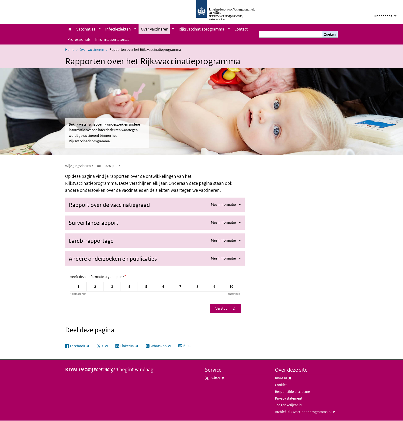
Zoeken (330, 34)
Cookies (281, 385)
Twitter (227, 378)
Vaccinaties (85, 29)
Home (69, 29)
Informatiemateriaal (112, 39)
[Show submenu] (99, 29)
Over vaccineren (154, 29)
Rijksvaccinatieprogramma (201, 29)
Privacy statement (288, 398)
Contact (241, 29)
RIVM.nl (293, 378)
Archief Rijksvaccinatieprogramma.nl (306, 411)
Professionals (78, 39)
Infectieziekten (118, 29)
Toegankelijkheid (288, 405)
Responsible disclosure (292, 391)
